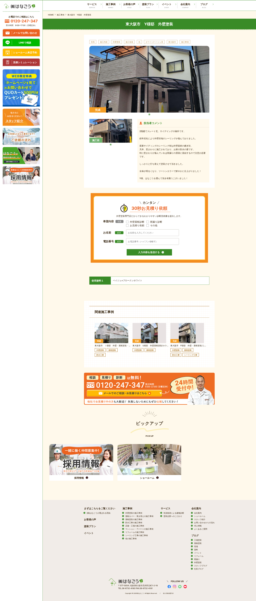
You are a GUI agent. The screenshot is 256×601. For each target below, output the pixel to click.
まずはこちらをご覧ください (99, 508)
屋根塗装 (198, 543)
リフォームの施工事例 (134, 532)
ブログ (204, 5)
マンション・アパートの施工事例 (139, 529)
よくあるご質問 (200, 529)
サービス (165, 508)
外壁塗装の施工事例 (133, 513)
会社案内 (185, 5)
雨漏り (197, 559)
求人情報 (198, 526)
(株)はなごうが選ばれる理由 (98, 513)
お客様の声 (129, 5)
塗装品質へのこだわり (172, 516)
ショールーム (199, 516)
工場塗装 (198, 540)
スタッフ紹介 (199, 519)
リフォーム (198, 556)
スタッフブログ (200, 565)
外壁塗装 (198, 562)
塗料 (196, 549)
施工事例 (110, 5)
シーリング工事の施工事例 (136, 535)
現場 (196, 546)
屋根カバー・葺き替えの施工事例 (139, 516)
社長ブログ (198, 569)
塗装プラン (148, 5)
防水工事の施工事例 (133, 522)
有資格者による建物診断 (173, 513)
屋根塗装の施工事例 (133, 519)
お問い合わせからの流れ (204, 522)
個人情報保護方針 (168, 593)
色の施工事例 (131, 538)
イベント (166, 5)
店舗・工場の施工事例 (134, 526)
